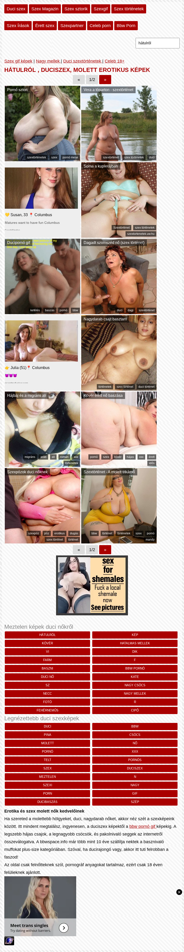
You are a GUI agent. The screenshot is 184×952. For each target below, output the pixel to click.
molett (47, 743)
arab (43, 457)
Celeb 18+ (115, 61)
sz (48, 685)
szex (54, 157)
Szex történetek (129, 8)
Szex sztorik (76, 8)
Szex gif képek (18, 61)
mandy (150, 539)
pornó (63, 310)
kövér (117, 457)
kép (135, 635)
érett (152, 457)
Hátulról (47, 635)
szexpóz (33, 533)
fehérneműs (47, 710)
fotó (47, 702)
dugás (74, 533)
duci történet (146, 386)
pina (47, 735)
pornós (135, 760)
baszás (49, 310)
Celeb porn (100, 25)
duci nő (47, 677)
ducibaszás (47, 802)
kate (135, 677)
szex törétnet (54, 539)
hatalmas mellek (135, 643)
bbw (75, 310)
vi (47, 651)
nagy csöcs (135, 685)
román (64, 457)
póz (46, 533)
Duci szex (16, 8)
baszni (47, 668)
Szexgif (101, 8)
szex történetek (134, 157)
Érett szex (44, 25)
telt (47, 760)
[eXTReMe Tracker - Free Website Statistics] (9, 943)
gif (135, 793)
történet (73, 539)
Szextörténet (121, 227)
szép (135, 802)
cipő (135, 710)
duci (152, 157)
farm (47, 660)
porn (47, 793)
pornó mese (70, 157)
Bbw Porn (126, 25)
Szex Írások (18, 25)
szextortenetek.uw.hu (141, 234)
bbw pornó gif (142, 826)
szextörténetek (36, 157)
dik (135, 651)
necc (47, 693)
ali (53, 457)
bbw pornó (135, 668)
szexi (47, 785)
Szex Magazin (44, 8)
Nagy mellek (48, 61)
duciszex (135, 768)
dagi (130, 310)
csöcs (134, 735)
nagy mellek (135, 693)
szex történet (125, 386)
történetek (104, 386)
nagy (135, 785)
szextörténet (111, 157)
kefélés (35, 310)
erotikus (59, 533)
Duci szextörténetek (82, 61)
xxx (76, 457)
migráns (30, 457)
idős (152, 463)
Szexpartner (72, 25)
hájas (130, 457)
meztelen (47, 777)
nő (135, 743)
